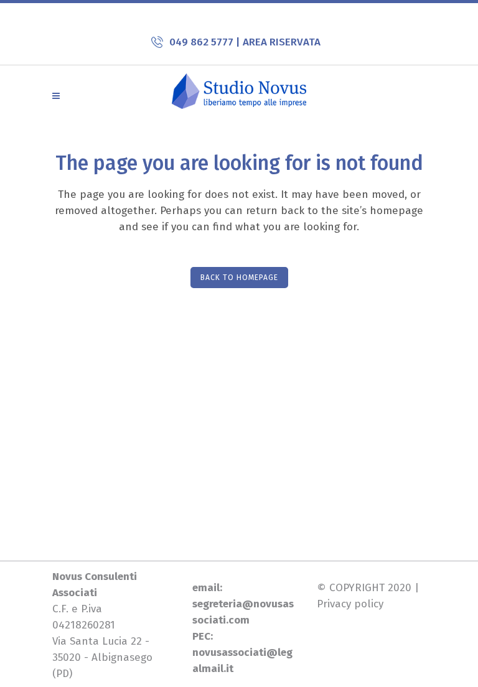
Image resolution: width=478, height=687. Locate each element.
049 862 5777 (202, 42)
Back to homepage (239, 277)
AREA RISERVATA (282, 42)
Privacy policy (350, 603)
